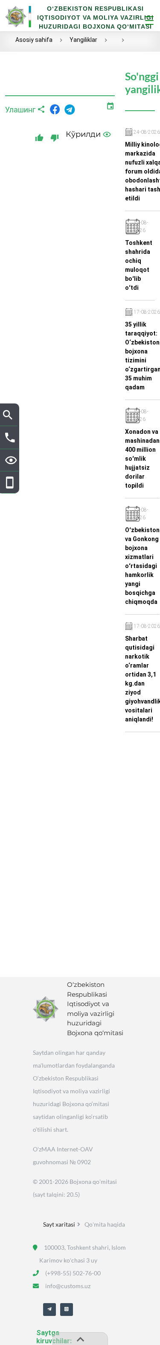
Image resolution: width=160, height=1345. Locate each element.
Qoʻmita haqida (104, 1224)
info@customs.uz (67, 1285)
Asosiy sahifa (33, 39)
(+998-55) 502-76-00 (73, 1273)
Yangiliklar (83, 39)
